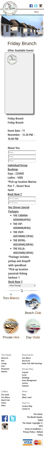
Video (3, 405)
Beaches (4, 371)
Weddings (25, 377)
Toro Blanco (26, 358)
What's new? (27, 397)
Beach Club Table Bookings (32, 363)
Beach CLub (5, 400)
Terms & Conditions (33, 428)
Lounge (4, 363)
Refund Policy (40, 433)
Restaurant (5, 368)
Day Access (26, 360)
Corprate (25, 372)
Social (24, 375)
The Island (5, 394)
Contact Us (26, 408)
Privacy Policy (29, 431)
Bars (2, 360)
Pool (3, 366)
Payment (25, 385)
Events (3, 402)
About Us (4, 358)
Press (24, 394)
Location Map (27, 406)
